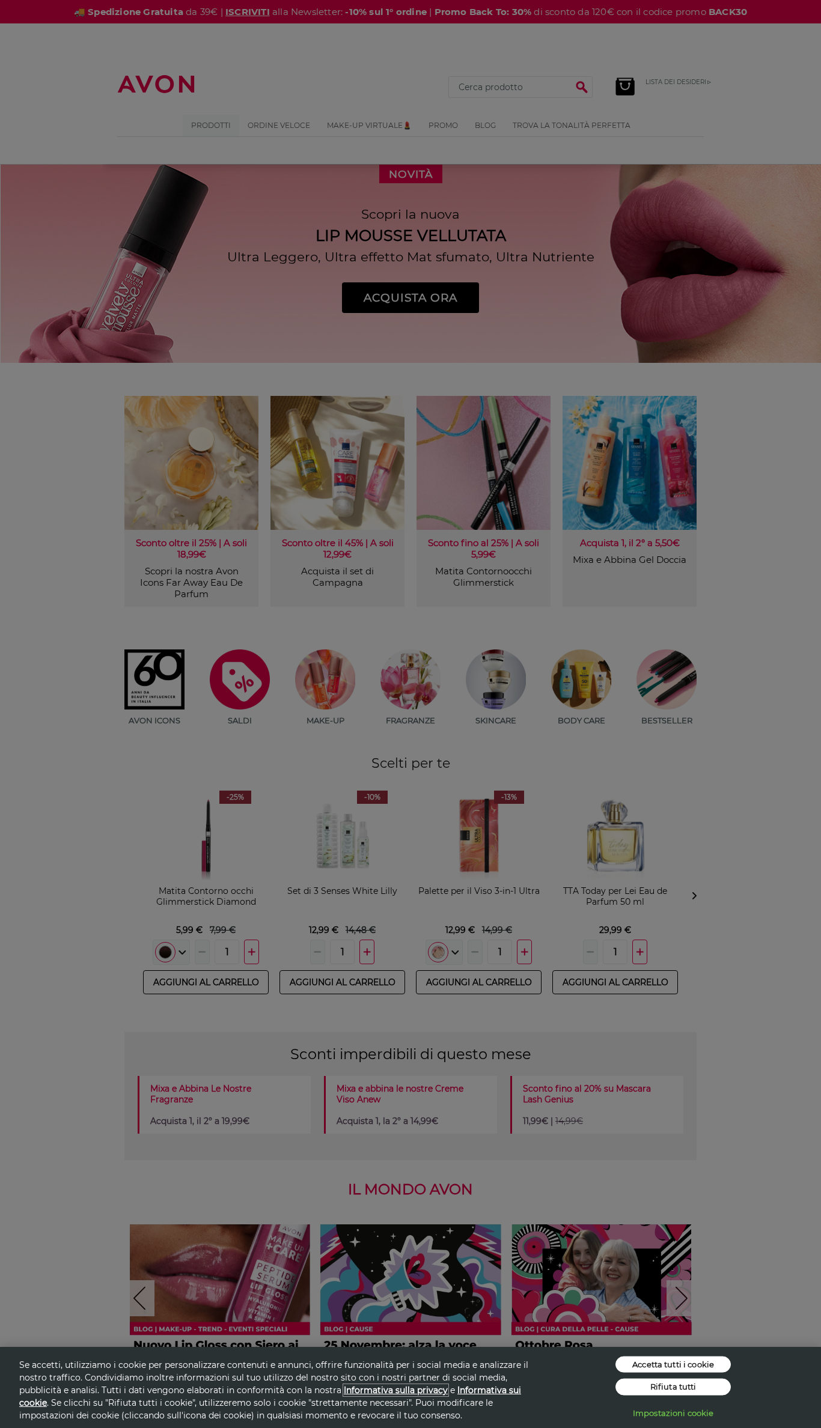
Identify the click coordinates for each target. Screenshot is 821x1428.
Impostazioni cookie (673, 1412)
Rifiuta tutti (673, 1386)
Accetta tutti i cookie (673, 1364)
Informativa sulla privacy (396, 1390)
